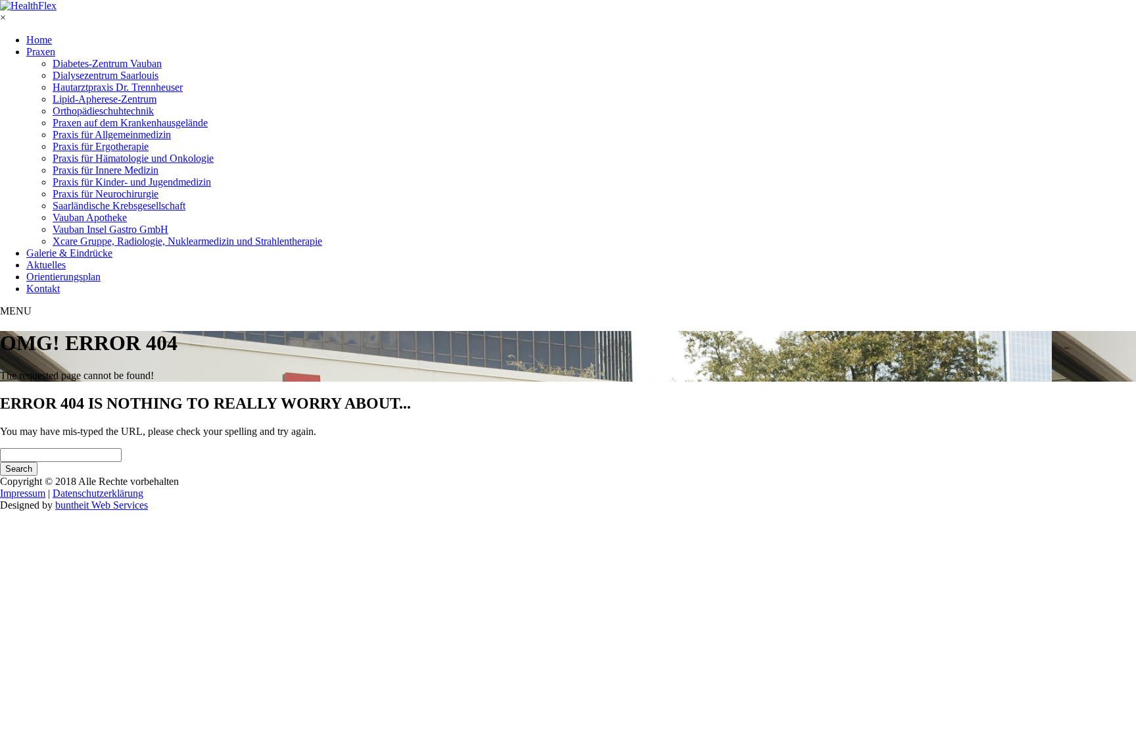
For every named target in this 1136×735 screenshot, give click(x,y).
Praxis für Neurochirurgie (105, 193)
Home (39, 39)
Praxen (40, 51)
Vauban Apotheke (90, 217)
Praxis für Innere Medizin (105, 170)
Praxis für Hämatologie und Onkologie (133, 158)
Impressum (22, 493)
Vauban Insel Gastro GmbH (110, 229)
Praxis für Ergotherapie (101, 146)
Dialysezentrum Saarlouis (105, 75)
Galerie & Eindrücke (69, 253)
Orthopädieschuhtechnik (103, 110)
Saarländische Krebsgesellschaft (119, 205)
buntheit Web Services (101, 505)
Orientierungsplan (63, 276)
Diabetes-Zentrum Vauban (107, 63)
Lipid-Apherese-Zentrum (104, 99)
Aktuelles (46, 264)
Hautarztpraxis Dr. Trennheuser (118, 87)
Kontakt (43, 288)
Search (18, 469)
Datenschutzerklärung (98, 493)
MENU (16, 311)
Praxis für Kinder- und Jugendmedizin (132, 182)
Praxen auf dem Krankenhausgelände (130, 122)
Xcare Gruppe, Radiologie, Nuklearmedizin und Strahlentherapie (187, 241)
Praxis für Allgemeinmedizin (112, 134)
